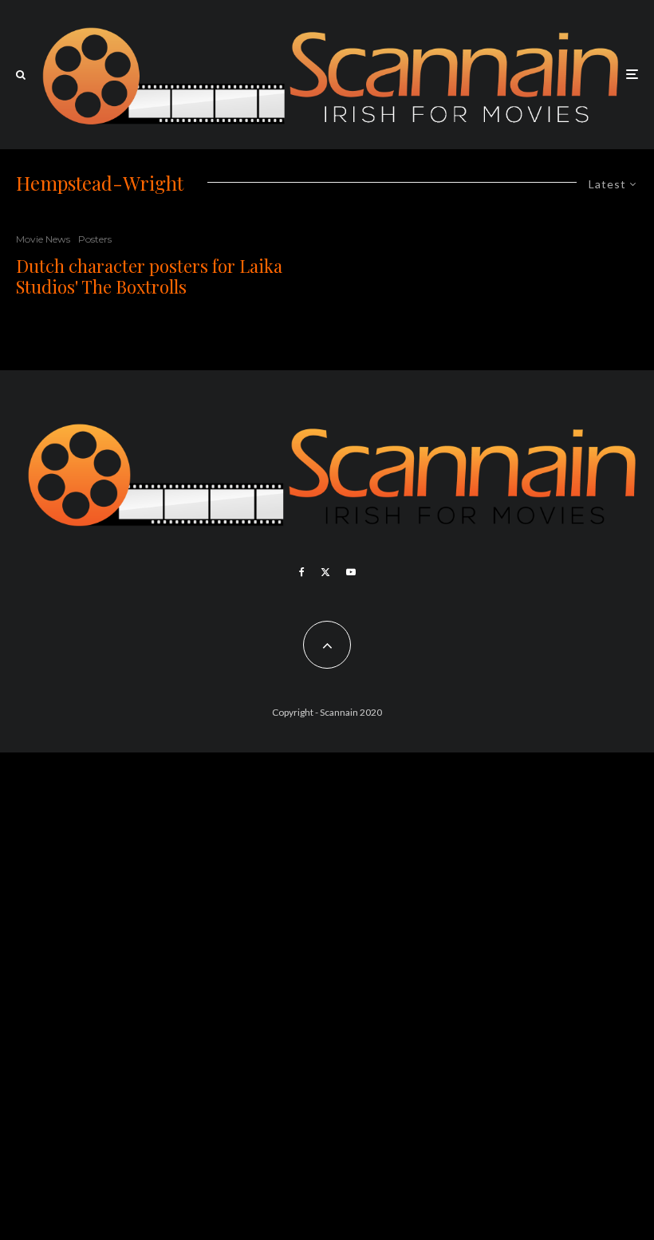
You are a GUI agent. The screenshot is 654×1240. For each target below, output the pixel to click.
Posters (95, 239)
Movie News (43, 239)
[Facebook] (302, 572)
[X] (325, 572)
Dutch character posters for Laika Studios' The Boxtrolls (149, 276)
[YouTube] (351, 572)
